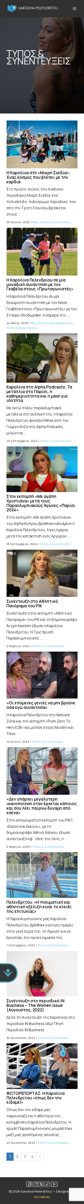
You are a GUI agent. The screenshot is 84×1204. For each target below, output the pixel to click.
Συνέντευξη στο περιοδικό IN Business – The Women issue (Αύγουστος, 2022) (35, 1005)
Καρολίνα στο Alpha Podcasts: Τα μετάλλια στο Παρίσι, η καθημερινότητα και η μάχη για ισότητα (39, 393)
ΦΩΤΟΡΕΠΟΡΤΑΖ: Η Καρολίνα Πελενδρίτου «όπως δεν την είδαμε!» (35, 1097)
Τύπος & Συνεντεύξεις (55, 222)
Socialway (42, 1196)
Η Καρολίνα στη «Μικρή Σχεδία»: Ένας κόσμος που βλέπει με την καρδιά (38, 177)
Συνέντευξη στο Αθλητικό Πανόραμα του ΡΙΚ (32, 603)
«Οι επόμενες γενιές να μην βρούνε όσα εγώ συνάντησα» (40, 705)
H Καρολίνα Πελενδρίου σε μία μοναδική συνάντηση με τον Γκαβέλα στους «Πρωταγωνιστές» (39, 284)
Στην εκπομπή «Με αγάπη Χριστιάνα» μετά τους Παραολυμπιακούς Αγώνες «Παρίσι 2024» (40, 503)
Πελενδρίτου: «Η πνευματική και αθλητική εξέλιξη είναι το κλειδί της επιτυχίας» (39, 906)
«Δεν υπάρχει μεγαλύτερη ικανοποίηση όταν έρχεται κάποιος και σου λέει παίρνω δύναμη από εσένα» (41, 805)
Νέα (35, 222)
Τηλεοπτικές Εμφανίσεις (55, 323)
